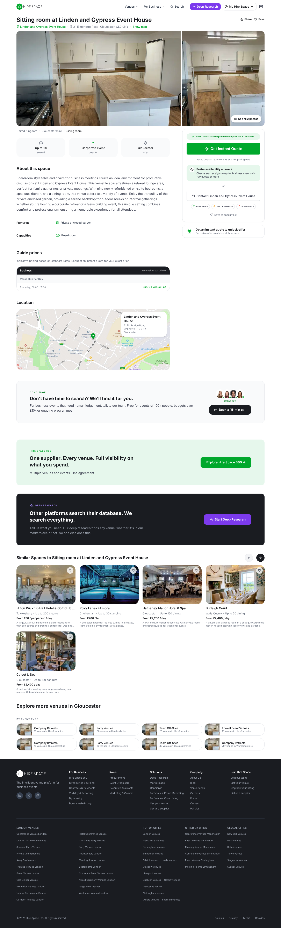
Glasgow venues (152, 866)
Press (193, 798)
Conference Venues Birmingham (202, 853)
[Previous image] (21, 585)
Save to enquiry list (225, 214)
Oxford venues (151, 899)
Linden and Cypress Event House (43, 26)
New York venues (236, 833)
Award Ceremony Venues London (97, 879)
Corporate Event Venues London (96, 873)
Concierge (156, 787)
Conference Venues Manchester (202, 833)
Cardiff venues (172, 879)
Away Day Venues (26, 860)
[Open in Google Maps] (93, 339)
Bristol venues (150, 860)
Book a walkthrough (80, 803)
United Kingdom (26, 131)
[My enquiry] (261, 6)
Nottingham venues (153, 893)
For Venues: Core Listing (164, 798)
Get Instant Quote (226, 149)
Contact (195, 803)
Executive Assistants (121, 787)
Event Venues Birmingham (199, 860)
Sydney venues (235, 866)
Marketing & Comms (121, 793)
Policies (194, 808)
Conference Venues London (31, 833)
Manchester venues (153, 840)
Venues (130, 6)
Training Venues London (29, 866)
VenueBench (197, 787)
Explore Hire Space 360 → (226, 462)
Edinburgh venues (153, 853)
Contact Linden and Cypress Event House (225, 195)
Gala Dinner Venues (27, 879)
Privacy (233, 918)
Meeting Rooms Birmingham (200, 866)
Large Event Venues (89, 886)
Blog (192, 782)
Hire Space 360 (78, 777)
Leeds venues (169, 860)
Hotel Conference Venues (93, 833)
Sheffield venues (171, 899)
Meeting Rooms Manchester (200, 847)
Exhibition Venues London (30, 886)
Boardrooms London (90, 866)
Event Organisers (119, 782)
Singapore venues (237, 860)
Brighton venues (152, 879)
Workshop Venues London (93, 893)
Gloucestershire (52, 131)
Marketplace (157, 782)
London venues (151, 833)
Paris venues (234, 840)
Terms (246, 918)
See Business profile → (154, 270)
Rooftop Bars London (90, 853)
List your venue (159, 803)
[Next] (260, 558)
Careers (195, 793)
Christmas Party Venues (92, 840)
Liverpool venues (152, 873)
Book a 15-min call (232, 410)
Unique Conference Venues (31, 840)
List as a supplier (159, 808)
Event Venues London (28, 873)
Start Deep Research (230, 519)
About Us (195, 777)
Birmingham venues (154, 847)
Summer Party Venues (28, 847)
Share (248, 19)
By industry (75, 798)
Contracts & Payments (82, 787)
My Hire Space (239, 6)
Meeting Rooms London (92, 860)
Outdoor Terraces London (30, 899)
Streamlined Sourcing (81, 782)
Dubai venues (234, 847)
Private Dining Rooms (28, 853)
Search (179, 6)
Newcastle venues (153, 886)
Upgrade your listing (242, 787)
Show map (140, 26)
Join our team (239, 777)
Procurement (117, 777)
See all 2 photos (248, 118)
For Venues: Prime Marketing (167, 793)
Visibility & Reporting (81, 793)
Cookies (260, 918)
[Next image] (70, 585)
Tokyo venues (234, 853)
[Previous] (249, 558)
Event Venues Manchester (199, 840)
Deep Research (207, 6)
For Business (152, 6)
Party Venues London (90, 847)
